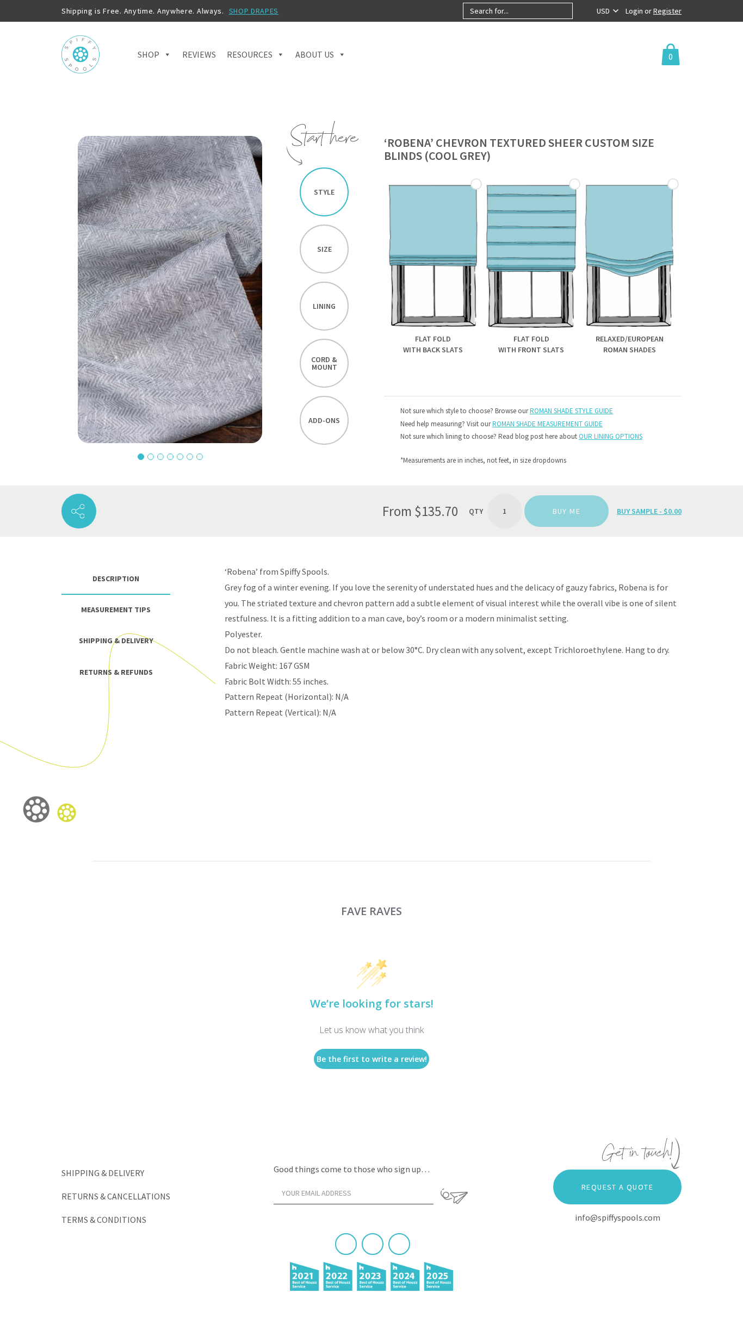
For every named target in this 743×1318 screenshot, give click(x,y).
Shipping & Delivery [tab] (116, 640)
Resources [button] (250, 54)
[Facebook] (346, 1244)
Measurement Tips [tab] (116, 609)
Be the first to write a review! (372, 1059)
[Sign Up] (454, 1196)
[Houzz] (399, 1244)
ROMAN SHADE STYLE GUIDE (571, 410)
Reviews (199, 54)
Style (324, 192)
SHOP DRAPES (254, 11)
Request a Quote (617, 1187)
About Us (314, 54)
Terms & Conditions (103, 1219)
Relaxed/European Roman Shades (630, 344)
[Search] (582, 10)
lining (324, 306)
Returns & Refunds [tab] (116, 672)
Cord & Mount (324, 363)
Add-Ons (324, 420)
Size (324, 249)
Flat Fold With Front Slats (531, 344)
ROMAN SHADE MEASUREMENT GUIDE (547, 423)
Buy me (566, 511)
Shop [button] (148, 54)
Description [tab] (115, 578)
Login (635, 11)
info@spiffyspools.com (617, 1217)
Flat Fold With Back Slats (433, 344)
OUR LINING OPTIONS (610, 436)
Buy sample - (649, 511)
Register (667, 11)
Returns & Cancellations (115, 1196)
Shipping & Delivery (102, 1172)
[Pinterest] (372, 1244)
